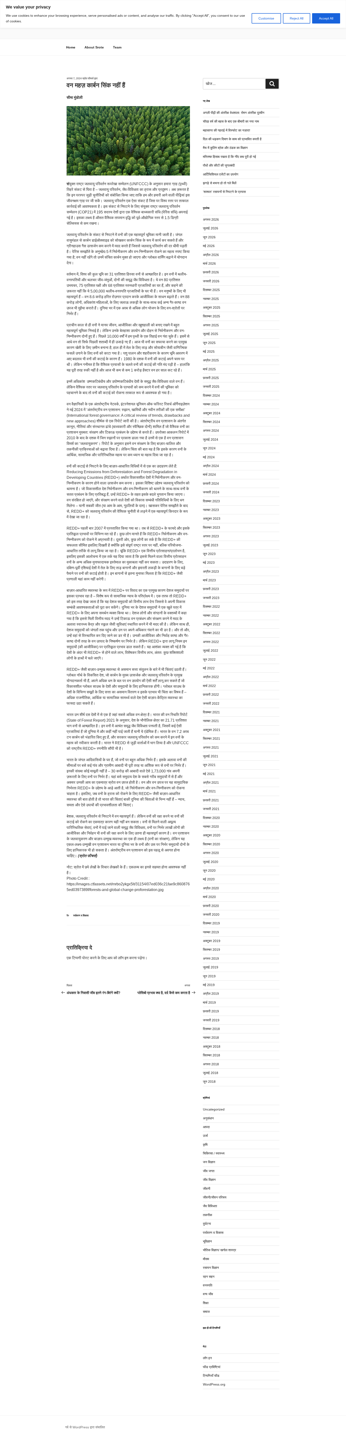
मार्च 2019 (209, 1002)
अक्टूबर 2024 (211, 413)
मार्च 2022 (209, 686)
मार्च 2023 (209, 580)
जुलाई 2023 (210, 545)
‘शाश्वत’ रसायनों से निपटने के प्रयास (224, 192)
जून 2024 (209, 448)
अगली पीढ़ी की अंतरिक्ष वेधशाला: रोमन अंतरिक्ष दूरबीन (233, 113)
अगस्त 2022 (211, 642)
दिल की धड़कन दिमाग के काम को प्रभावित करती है (232, 139)
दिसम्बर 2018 (211, 1029)
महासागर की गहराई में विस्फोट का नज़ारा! (226, 130)
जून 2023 (209, 554)
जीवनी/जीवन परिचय (214, 1197)
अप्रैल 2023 (211, 571)
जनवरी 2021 (211, 809)
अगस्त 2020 (211, 853)
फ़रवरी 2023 (211, 589)
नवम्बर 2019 (211, 932)
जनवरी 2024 (211, 492)
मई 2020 (209, 879)
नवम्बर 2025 (211, 299)
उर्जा (205, 1136)
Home (70, 47)
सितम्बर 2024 (211, 422)
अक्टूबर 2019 (211, 941)
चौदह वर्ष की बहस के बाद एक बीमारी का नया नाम (231, 121)
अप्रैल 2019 (211, 993)
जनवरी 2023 (211, 598)
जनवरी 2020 (211, 914)
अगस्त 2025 (211, 325)
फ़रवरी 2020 (211, 906)
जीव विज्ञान (209, 1180)
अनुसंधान (208, 1118)
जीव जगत (208, 1171)
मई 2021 (209, 774)
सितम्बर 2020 (211, 844)
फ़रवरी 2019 (211, 1011)
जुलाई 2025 (210, 334)
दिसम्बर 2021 (211, 712)
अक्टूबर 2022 (211, 624)
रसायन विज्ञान (211, 1268)
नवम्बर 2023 (211, 510)
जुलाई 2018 (210, 1073)
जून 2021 (209, 765)
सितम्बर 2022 (211, 633)
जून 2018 (209, 1081)
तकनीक (207, 1215)
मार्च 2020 (209, 897)
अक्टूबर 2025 (211, 307)
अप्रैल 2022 (211, 677)
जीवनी (206, 1188)
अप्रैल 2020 (211, 888)
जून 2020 (209, 870)
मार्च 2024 (209, 474)
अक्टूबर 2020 (211, 835)
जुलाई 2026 (210, 228)
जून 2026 (209, 237)
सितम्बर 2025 (211, 316)
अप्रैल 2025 (211, 360)
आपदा (206, 1127)
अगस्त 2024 (211, 430)
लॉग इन (123, 958)
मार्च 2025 (209, 369)
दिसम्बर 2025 (211, 290)
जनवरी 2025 (211, 386)
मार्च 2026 (209, 263)
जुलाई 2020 (210, 862)
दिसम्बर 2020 (211, 818)
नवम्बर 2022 (211, 615)
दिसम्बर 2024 (211, 395)
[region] (173, 14)
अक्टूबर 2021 (211, 730)
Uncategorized (214, 1109)
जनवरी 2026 (211, 281)
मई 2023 (209, 562)
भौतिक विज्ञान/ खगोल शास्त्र (219, 1250)
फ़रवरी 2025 (211, 378)
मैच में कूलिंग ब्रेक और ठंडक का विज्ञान (225, 148)
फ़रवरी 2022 (211, 694)
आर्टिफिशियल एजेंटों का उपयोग (220, 174)
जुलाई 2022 (210, 650)
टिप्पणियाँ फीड (211, 1376)
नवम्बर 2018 (211, 1037)
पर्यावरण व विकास (81, 915)
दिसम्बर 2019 (211, 923)
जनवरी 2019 (211, 1020)
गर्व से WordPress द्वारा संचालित (85, 1427)
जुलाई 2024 (210, 439)
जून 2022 (209, 659)
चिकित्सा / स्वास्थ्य (214, 1153)
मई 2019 (209, 985)
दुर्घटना (207, 1224)
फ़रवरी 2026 (211, 272)
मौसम (206, 1259)
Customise (266, 18)
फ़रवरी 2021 (211, 800)
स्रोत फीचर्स (87, 78)
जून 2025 (209, 343)
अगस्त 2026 (211, 219)
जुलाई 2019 (210, 967)
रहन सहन (208, 1276)
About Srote (94, 47)
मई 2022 (209, 668)
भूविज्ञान (207, 1241)
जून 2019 (209, 976)
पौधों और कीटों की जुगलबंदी (219, 165)
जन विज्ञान (209, 1162)
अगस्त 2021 (211, 747)
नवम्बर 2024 (211, 404)
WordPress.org (214, 1384)
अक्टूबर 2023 (211, 518)
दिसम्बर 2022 (211, 606)
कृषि (205, 1144)
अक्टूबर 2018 (211, 1046)
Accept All (326, 18)
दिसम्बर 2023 (211, 501)
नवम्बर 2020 (211, 826)
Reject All (296, 18)
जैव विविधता (210, 1206)
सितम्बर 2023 (211, 527)
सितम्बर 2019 (211, 949)
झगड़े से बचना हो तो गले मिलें (219, 183)
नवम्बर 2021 (211, 721)
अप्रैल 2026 (211, 255)
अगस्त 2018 (211, 1064)
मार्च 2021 (209, 791)
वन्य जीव (208, 1294)
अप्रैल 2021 (211, 782)
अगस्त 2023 (211, 536)
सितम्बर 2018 (211, 1055)
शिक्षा (206, 1303)
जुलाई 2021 (210, 756)
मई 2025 (209, 351)
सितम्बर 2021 (211, 738)
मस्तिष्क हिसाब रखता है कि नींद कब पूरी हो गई (229, 157)
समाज (206, 1312)
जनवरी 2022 (211, 703)
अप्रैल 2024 (211, 466)
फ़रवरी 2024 (211, 483)
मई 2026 (209, 246)
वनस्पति (207, 1285)
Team (117, 47)
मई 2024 (209, 457)
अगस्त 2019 (211, 958)
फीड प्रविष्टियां (211, 1367)
